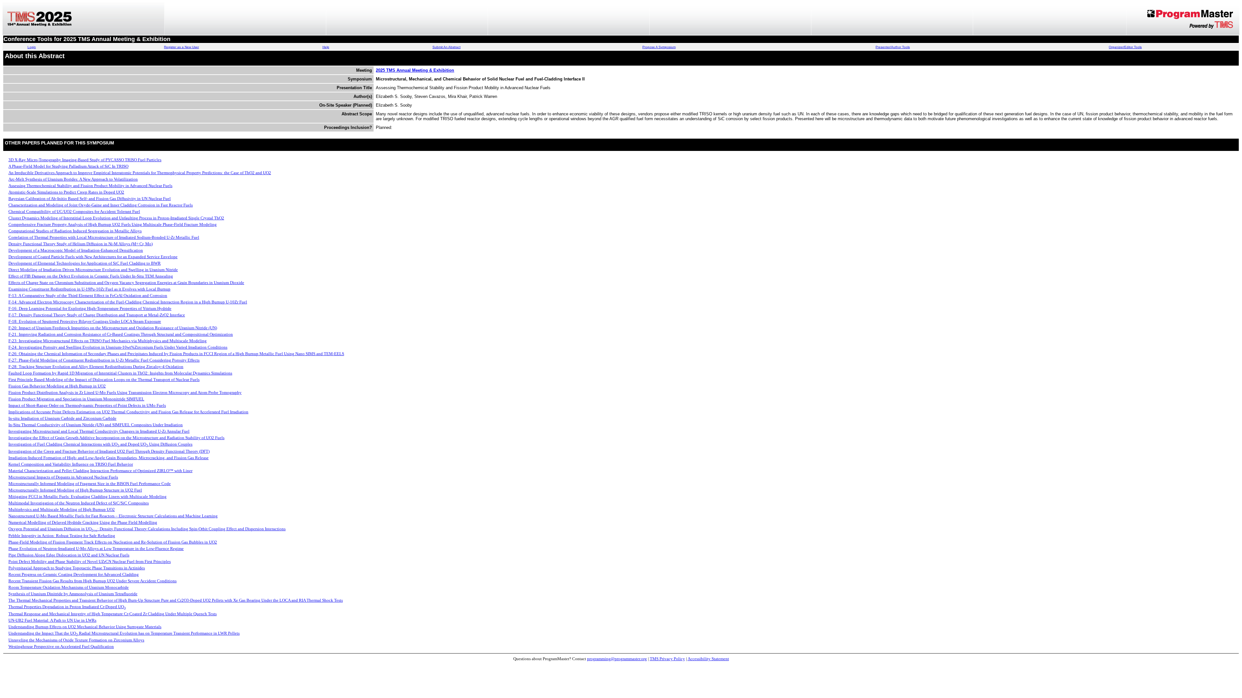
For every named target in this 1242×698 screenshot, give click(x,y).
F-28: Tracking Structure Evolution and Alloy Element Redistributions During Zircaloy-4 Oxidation (95, 366)
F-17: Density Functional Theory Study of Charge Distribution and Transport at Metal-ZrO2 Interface (96, 314)
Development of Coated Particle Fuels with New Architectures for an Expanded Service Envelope (93, 256)
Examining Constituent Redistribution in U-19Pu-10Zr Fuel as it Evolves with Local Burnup (89, 289)
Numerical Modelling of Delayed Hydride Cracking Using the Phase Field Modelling (82, 522)
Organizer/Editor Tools (1125, 47)
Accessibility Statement (708, 658)
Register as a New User (181, 47)
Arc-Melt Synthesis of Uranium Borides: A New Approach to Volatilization (73, 179)
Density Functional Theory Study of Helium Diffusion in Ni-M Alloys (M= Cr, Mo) (80, 243)
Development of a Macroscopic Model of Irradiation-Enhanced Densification (75, 250)
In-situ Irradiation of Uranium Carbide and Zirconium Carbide (62, 418)
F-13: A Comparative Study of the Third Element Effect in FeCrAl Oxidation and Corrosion (87, 295)
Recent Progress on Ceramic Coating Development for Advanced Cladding (73, 574)
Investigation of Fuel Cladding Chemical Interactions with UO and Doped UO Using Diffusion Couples (100, 444)
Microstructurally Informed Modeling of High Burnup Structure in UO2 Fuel (75, 490)
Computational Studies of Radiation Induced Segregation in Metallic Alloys (75, 230)
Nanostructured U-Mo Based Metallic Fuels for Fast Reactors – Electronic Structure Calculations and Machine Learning (113, 515)
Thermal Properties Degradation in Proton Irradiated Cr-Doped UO (67, 606)
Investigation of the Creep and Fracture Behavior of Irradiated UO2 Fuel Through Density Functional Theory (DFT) (109, 451)
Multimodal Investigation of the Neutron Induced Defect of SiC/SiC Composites (78, 503)
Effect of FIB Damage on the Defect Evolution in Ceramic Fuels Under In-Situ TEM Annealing (90, 276)
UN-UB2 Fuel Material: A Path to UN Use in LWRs (52, 620)
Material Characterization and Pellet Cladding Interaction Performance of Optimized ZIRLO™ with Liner (100, 470)
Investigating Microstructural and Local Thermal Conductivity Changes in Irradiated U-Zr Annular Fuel (99, 431)
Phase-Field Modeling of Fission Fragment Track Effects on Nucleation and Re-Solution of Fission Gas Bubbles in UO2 (112, 542)
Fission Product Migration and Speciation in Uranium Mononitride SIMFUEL (76, 399)
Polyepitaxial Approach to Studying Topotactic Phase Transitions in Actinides (76, 568)
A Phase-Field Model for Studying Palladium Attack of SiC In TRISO (68, 166)
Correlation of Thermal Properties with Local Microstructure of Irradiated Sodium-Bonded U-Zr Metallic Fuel (103, 237)
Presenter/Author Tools (893, 47)
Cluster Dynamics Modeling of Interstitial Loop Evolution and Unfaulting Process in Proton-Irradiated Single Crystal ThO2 (116, 218)
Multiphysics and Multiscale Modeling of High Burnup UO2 (61, 509)
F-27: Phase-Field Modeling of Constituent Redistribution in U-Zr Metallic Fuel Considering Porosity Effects (104, 360)
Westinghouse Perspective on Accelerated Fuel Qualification (61, 646)
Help (325, 47)
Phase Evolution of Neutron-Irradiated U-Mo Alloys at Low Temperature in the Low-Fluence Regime (96, 548)
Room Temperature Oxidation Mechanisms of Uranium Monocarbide (68, 587)
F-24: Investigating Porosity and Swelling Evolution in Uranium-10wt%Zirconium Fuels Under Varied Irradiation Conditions (117, 347)
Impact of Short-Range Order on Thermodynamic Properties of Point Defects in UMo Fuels (87, 405)
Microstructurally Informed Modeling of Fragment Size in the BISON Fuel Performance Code (89, 483)
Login (31, 47)
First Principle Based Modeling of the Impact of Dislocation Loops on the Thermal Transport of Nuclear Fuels (104, 379)
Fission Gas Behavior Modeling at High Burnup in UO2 (57, 386)
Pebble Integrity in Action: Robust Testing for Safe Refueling (61, 535)
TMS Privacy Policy (667, 658)
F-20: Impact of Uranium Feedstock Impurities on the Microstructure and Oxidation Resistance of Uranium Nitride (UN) (112, 327)
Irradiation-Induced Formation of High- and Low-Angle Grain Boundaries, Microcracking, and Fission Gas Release (108, 457)
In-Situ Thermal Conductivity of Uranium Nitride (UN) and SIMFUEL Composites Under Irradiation (95, 424)
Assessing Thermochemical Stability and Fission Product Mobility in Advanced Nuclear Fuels (90, 185)
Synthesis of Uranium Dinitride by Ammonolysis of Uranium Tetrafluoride (72, 593)
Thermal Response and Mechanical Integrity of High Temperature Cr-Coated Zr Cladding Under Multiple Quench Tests (112, 613)
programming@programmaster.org (617, 658)
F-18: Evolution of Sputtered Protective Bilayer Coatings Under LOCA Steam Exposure (84, 321)
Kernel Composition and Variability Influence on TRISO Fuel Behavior (70, 464)
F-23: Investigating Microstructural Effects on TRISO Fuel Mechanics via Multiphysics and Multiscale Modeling (107, 340)
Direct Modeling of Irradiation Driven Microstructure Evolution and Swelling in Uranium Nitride (93, 269)
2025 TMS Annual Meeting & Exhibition (415, 70)
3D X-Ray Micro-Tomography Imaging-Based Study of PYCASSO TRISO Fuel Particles (84, 159)
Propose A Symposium (659, 47)
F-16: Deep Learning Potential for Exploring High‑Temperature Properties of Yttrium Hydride (89, 308)
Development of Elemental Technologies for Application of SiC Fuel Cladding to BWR (84, 263)
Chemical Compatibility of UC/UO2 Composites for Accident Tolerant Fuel (74, 211)
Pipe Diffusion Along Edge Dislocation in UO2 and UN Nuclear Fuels (68, 555)
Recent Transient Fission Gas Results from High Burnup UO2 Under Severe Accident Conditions (92, 580)
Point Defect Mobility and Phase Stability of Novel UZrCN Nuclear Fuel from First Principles (89, 561)
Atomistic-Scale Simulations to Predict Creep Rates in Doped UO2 (66, 192)
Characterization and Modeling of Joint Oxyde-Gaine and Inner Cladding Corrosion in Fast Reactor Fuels (100, 205)
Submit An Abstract (446, 47)
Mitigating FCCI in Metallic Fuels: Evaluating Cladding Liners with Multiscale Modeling (87, 496)
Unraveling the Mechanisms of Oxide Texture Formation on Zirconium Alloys (76, 640)
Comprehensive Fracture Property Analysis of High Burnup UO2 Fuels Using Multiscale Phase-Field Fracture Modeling (112, 224)
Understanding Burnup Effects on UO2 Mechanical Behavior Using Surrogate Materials (84, 626)
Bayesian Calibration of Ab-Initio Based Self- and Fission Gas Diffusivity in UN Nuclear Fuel (89, 198)
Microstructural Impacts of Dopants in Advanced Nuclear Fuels (63, 477)
